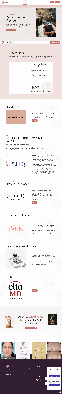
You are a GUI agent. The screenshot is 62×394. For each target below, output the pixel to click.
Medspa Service (10, 14)
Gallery (33, 2)
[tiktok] (14, 370)
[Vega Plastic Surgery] (5, 2)
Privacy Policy (24, 391)
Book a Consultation (54, 42)
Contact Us (57, 2)
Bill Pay (52, 2)
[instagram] (10, 370)
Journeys (36, 2)
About (15, 2)
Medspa (25, 2)
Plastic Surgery (19, 2)
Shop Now (34, 120)
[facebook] (7, 370)
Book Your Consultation (30, 327)
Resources (40, 2)
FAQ (19, 368)
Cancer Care (29, 2)
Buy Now (34, 202)
